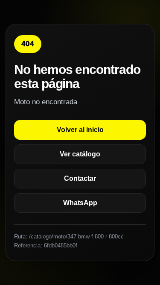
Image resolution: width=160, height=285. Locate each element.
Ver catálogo (80, 154)
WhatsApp (80, 202)
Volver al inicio (80, 129)
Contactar (80, 178)
